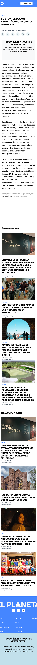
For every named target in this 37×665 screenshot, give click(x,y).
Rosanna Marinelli (7, 275)
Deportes (18, 618)
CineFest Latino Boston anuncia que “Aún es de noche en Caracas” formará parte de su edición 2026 (18, 540)
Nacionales (18, 627)
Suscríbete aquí (7, 197)
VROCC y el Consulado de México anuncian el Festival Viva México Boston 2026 (18, 583)
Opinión (17, 623)
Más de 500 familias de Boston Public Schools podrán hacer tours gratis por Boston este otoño (16, 349)
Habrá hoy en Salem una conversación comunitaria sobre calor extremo (18, 497)
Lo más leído (19, 632)
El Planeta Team (6, 28)
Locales (4, 302)
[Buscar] (18, 3)
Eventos (3, 15)
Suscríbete (27, 3)
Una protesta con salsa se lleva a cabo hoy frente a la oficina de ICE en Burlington (18, 308)
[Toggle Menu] (35, 3)
